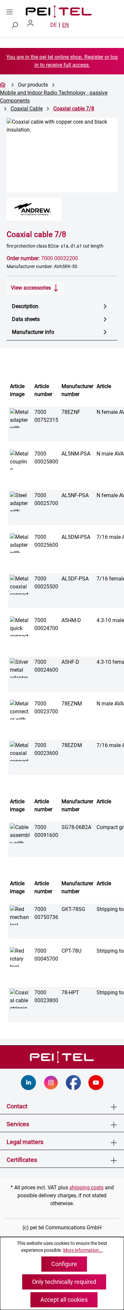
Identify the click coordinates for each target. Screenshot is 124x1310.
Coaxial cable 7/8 (73, 108)
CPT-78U (71, 951)
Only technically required (64, 1281)
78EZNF (71, 412)
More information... (83, 1250)
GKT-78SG (73, 909)
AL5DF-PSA (75, 579)
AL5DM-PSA (76, 537)
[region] (62, 155)
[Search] (14, 25)
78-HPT (70, 992)
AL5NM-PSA (76, 454)
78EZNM (72, 703)
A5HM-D (71, 620)
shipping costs (86, 1187)
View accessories (31, 288)
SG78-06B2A (76, 827)
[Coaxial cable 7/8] (62, 155)
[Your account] (33, 25)
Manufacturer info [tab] (33, 332)
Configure (64, 1263)
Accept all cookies (64, 1299)
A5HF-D (70, 662)
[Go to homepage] (36, 11)
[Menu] (10, 12)
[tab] (60, 306)
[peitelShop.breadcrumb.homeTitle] (3, 85)
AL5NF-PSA (75, 495)
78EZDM (72, 745)
